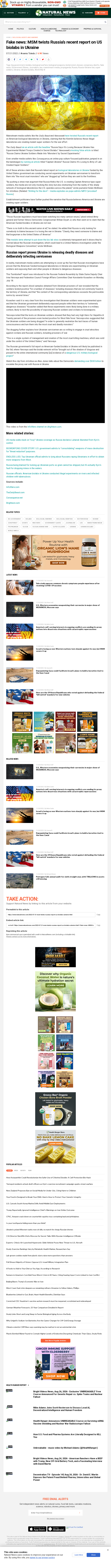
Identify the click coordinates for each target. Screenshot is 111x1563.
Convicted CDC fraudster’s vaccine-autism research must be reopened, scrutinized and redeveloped (48, 1301)
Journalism (34, 67)
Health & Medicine (49, 29)
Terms (67, 1536)
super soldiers (59, 527)
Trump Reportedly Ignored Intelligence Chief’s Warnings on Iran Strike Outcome (40, 1210)
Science (47, 31)
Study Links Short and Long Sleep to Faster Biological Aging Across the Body (38, 1314)
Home (10, 29)
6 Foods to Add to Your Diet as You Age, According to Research (33, 1268)
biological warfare (40, 65)
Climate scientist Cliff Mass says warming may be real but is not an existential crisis (41, 1327)
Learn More (79, 1555)
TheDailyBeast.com (15, 492)
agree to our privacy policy (42, 1557)
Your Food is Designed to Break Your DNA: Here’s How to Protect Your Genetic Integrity (43, 1197)
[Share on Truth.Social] (37, 59)
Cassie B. (50, 580)
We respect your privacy (55, 1518)
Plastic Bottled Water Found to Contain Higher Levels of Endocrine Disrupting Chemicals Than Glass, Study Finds (54, 1333)
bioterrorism (71, 65)
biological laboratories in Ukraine (73, 170)
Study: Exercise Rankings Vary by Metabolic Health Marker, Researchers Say (38, 1249)
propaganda (66, 67)
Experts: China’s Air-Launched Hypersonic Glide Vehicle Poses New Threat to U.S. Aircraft (44, 1242)
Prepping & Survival (93, 29)
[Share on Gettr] (43, 59)
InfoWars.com (12, 487)
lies (41, 67)
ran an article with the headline (36, 147)
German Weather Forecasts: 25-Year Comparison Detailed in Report (35, 1307)
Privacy (61, 1536)
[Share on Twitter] (20, 59)
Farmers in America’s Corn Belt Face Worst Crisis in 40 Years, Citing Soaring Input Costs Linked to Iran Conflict (53, 1275)
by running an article (30, 162)
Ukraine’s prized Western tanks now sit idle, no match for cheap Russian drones (39, 1229)
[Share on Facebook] (15, 59)
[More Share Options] (49, 59)
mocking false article (81, 150)
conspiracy (88, 65)
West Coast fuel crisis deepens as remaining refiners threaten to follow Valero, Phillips (42, 1288)
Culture (32, 29)
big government (18, 65)
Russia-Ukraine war (86, 67)
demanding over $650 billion (87, 361)
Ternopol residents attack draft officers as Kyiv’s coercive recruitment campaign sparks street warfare (49, 1184)
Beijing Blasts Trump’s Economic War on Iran (24, 1281)
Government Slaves (20, 67)
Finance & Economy (70, 29)
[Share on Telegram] (26, 59)
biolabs (29, 65)
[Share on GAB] (32, 59)
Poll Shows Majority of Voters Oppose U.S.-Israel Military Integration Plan (37, 1262)
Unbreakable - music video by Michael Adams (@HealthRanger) (65, 1448)
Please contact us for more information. (21, 937)
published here (49, 1544)
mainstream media (51, 67)
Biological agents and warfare (25, 37)
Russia (74, 67)
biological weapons (57, 65)
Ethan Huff (50, 602)
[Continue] (80, 1513)
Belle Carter (50, 624)
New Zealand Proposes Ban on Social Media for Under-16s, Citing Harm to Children (41, 1190)
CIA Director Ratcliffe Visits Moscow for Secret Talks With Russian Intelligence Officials (43, 1236)
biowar (80, 65)
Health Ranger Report (16, 1385)
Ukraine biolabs (27, 70)
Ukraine (17, 70)
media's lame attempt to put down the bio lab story (35, 239)
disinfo (96, 65)
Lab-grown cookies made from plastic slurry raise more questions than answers (39, 1255)
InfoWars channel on (37, 426)
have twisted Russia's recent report (81, 135)
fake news (36, 523)
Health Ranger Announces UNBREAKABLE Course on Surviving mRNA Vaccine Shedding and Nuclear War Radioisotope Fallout (68, 1422)
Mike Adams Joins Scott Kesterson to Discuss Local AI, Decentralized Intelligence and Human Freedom (61, 1409)
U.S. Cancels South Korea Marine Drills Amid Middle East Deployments (35, 1203)
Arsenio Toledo (28, 53)
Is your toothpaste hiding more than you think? (26, 1223)
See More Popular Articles (55, 1341)
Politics (20, 29)
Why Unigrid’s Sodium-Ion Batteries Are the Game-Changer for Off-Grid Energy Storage (43, 1320)
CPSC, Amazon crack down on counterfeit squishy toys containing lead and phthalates (42, 1216)
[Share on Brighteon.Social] (9, 59)
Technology (60, 31)
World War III (40, 70)
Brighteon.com (54, 426)
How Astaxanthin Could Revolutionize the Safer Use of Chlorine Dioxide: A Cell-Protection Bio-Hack (48, 1177)
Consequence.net (14, 497)
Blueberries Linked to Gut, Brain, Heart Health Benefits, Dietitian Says (35, 1294)
